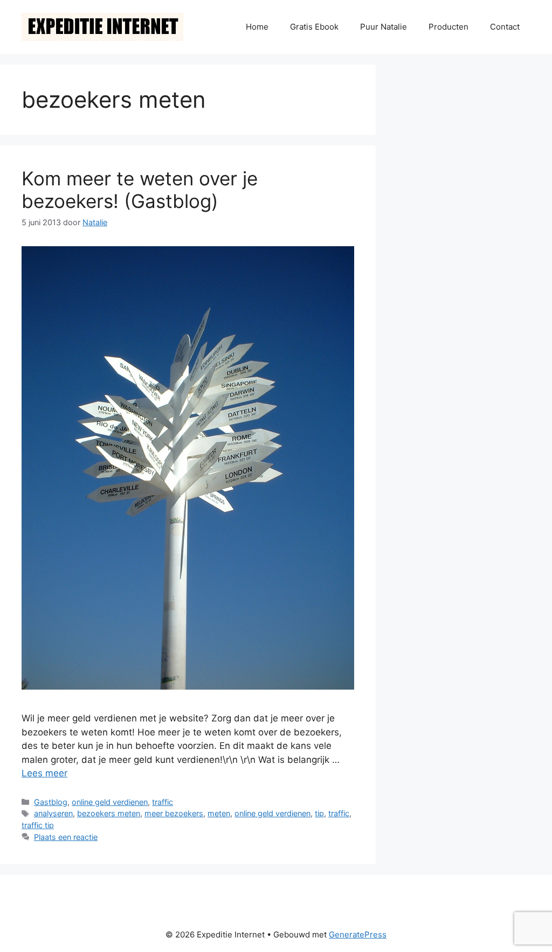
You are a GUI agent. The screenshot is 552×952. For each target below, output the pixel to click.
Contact (505, 27)
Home (257, 27)
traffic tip (38, 825)
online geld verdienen (110, 802)
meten (219, 813)
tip (319, 813)
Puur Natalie (383, 27)
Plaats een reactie (66, 837)
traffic (162, 802)
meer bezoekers (173, 813)
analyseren (53, 813)
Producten (448, 27)
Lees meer (44, 773)
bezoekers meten (108, 813)
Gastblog (50, 802)
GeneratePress (358, 934)
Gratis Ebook (314, 27)
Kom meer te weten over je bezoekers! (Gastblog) (140, 189)
